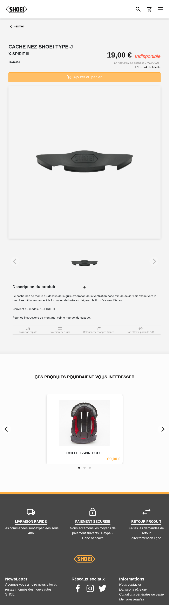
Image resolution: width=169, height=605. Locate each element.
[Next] (162, 429)
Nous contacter (130, 584)
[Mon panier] (149, 9)
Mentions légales (131, 599)
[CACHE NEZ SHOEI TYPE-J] (84, 263)
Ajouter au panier (87, 77)
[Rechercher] (138, 9)
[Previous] (6, 429)
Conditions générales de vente (141, 594)
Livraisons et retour (133, 589)
